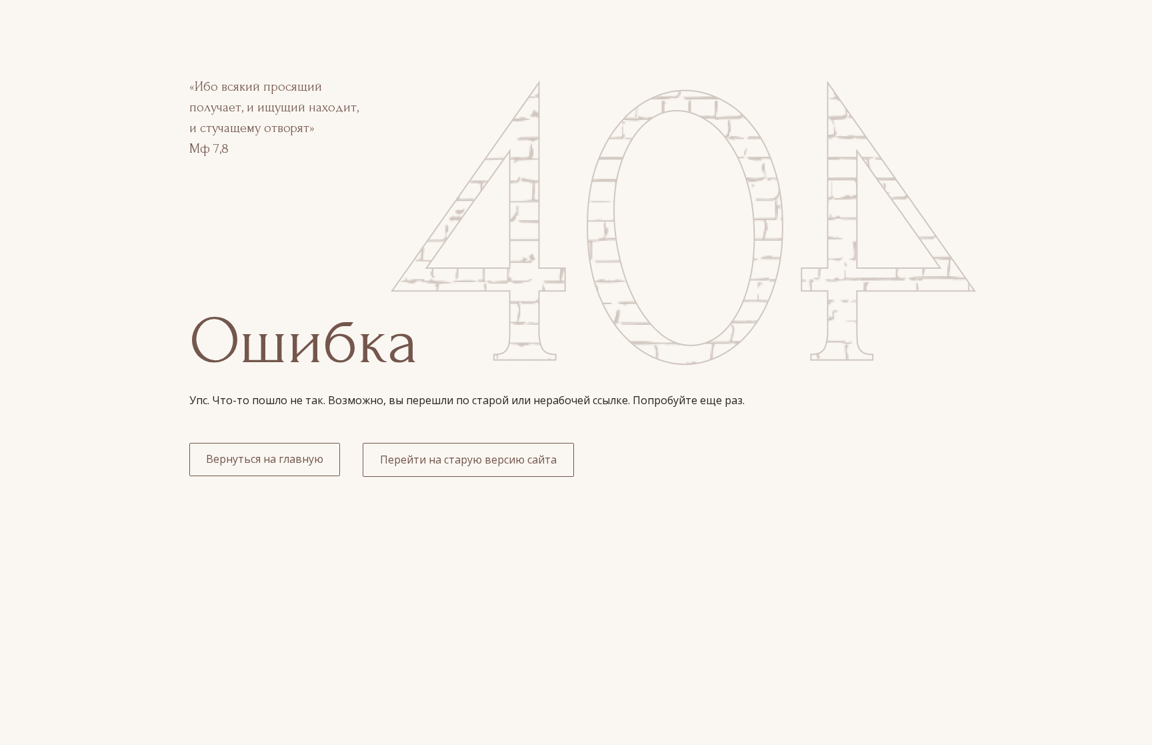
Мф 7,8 (209, 148)
